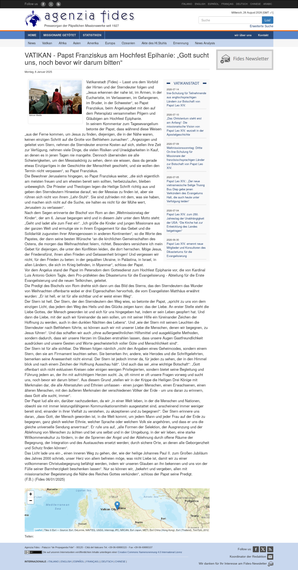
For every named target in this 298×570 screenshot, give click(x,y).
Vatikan (47, 43)
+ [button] (30, 494)
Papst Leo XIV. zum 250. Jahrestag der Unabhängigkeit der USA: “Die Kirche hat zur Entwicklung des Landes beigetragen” (185, 222)
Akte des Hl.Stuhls (154, 43)
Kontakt (263, 35)
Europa (110, 43)
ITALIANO (187, 3)
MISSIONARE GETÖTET (59, 35)
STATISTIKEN (92, 35)
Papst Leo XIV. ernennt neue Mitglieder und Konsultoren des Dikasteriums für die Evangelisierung (186, 250)
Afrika (63, 43)
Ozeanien (128, 43)
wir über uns (243, 35)
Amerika (93, 43)
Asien (77, 43)
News (32, 43)
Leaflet (38, 530)
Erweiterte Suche (261, 26)
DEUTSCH (242, 3)
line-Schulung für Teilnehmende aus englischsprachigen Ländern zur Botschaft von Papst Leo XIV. (186, 99)
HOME (32, 35)
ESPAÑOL (213, 3)
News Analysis (205, 43)
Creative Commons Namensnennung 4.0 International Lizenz (150, 552)
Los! (268, 20)
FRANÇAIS (227, 3)
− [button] (30, 500)
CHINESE (255, 3)
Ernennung (180, 43)
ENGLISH (200, 3)
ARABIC (267, 3)
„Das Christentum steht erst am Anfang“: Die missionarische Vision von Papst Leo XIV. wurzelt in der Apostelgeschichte (185, 126)
